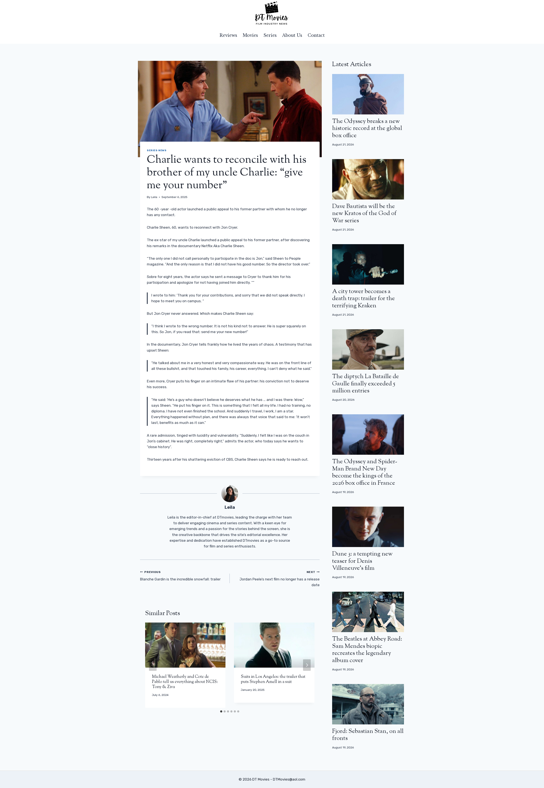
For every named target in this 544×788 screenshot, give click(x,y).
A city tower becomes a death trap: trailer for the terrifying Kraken (363, 298)
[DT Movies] (272, 13)
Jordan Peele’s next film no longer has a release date (279, 578)
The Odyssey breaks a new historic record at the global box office (367, 128)
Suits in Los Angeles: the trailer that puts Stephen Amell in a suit (273, 679)
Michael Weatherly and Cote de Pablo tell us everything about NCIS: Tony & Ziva (185, 682)
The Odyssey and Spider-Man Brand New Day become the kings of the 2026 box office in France (364, 472)
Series (270, 35)
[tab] (221, 711)
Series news (157, 150)
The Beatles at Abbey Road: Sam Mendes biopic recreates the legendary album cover (367, 650)
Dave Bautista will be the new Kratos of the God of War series (364, 213)
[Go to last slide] (153, 665)
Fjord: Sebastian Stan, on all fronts (368, 735)
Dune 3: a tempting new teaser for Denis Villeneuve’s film (362, 561)
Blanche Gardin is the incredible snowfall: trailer (180, 575)
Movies (250, 35)
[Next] (307, 665)
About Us (292, 35)
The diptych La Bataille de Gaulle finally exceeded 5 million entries (365, 383)
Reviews (228, 35)
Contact (316, 35)
